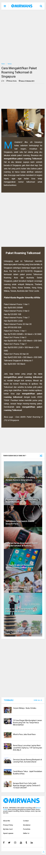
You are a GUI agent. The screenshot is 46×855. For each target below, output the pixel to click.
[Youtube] (21, 843)
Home (3, 64)
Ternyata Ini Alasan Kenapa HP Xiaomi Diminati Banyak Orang (20, 566)
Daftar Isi (26, 833)
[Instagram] (15, 843)
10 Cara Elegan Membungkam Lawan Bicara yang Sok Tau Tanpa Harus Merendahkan (27, 722)
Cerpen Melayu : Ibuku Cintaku (24, 708)
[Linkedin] (32, 843)
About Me (6, 821)
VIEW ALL (37, 700)
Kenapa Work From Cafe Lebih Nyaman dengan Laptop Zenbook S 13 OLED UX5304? (26, 785)
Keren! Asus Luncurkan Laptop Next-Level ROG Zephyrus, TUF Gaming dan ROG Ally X (27, 747)
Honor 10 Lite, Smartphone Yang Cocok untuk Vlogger (21, 610)
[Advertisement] (23, 36)
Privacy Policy (8, 825)
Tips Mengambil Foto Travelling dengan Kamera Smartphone (20, 478)
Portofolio (26, 829)
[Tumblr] (26, 843)
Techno (10, 64)
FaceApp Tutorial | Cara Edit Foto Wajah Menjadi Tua (21, 500)
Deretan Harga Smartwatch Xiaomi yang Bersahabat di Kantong (22, 544)
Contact (26, 821)
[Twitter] (9, 843)
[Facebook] (3, 843)
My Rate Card (7, 829)
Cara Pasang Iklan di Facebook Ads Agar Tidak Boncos (22, 632)
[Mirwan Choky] (22, 6)
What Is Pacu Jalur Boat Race (24, 734)
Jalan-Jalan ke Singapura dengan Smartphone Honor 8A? (21, 588)
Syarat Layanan (8, 833)
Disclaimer (27, 825)
